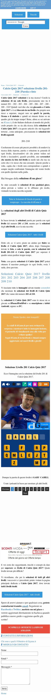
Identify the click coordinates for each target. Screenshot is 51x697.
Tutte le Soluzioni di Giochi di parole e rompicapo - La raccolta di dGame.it (25, 200)
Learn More (20, 8)
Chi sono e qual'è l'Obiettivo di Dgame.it (18, 641)
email (25, 606)
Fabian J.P (25, 95)
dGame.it (7, 122)
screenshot (45, 287)
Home (3, 693)
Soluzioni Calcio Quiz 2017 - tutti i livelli (25, 234)
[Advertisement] (25, 57)
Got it (33, 8)
